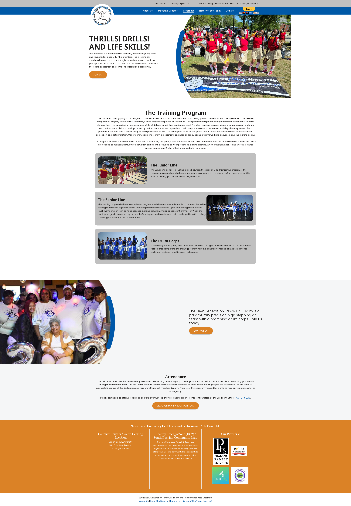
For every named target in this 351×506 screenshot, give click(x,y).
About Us (144, 501)
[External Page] (239, 451)
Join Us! (208, 501)
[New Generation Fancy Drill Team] (102, 7)
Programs (175, 501)
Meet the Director (159, 501)
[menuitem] (147, 11)
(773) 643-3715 (242, 397)
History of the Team (192, 501)
